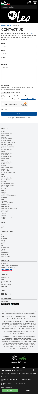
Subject (4, 57)
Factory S (4, 181)
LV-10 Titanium (5, 158)
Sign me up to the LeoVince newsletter (15, 96)
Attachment (5, 85)
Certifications (5, 247)
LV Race (3, 188)
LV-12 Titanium (5, 164)
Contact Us (4, 263)
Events (3, 236)
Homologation (5, 277)
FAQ (31, 33)
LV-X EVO (4, 197)
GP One (3, 192)
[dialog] (19, 381)
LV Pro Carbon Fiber (6, 178)
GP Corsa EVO (5, 206)
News (3, 235)
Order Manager (5, 256)
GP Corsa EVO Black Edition (9, 208)
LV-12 (3, 160)
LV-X (2, 199)
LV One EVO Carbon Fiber (8, 172)
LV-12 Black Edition (6, 162)
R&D (2, 245)
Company (4, 238)
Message (4, 64)
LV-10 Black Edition (6, 153)
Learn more (4, 301)
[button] (19, 387)
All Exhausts (4, 219)
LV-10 (3, 151)
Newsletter (4, 286)
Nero (2, 174)
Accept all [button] (10, 390)
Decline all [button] (27, 390)
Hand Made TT (5, 210)
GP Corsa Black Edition (7, 203)
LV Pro (3, 176)
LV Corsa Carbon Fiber (7, 148)
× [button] (36, 369)
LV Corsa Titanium (6, 149)
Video (3, 226)
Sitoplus (3, 215)
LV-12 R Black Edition (7, 167)
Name (3, 43)
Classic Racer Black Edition (8, 196)
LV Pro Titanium (5, 180)
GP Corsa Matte (5, 204)
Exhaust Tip (4, 212)
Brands (3, 242)
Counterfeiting (5, 252)
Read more (8, 377)
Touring (3, 213)
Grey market (4, 254)
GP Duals (3, 190)
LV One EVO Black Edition (8, 171)
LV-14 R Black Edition (7, 139)
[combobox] (33, 370)
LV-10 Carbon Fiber (6, 156)
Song (2, 228)
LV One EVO (4, 169)
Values (3, 244)
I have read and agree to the (19, 99)
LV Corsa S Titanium (6, 144)
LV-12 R (3, 165)
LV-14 (3, 132)
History (3, 240)
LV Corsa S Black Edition (8, 142)
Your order (4, 283)
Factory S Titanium (6, 187)
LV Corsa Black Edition (7, 146)
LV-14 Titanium (5, 135)
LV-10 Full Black (5, 155)
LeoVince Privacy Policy (28, 99)
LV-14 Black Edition (6, 133)
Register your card (6, 284)
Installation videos (6, 281)
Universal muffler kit (6, 217)
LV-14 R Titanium (6, 140)
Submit (19, 114)
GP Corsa (4, 201)
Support (9, 25)
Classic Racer (5, 194)
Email (3, 50)
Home (3, 25)
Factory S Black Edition (7, 183)
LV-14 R (3, 137)
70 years (3, 249)
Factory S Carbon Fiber (7, 185)
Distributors (4, 251)
